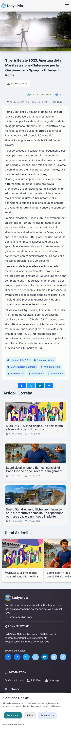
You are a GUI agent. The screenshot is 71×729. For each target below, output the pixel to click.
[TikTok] (35, 657)
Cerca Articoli (16, 680)
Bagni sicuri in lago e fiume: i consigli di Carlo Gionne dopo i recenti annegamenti (34, 469)
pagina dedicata (32, 338)
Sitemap (54, 680)
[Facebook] (8, 657)
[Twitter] (26, 657)
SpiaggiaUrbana (45, 360)
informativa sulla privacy (13, 724)
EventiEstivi (37, 373)
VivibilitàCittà (17, 373)
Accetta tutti (13, 715)
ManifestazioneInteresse (23, 366)
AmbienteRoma (52, 366)
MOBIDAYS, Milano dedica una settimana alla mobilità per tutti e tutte (34, 427)
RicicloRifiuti (57, 373)
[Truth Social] (63, 657)
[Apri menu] (67, 6)
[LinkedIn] (44, 657)
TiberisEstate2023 (20, 360)
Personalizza (47, 715)
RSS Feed (36, 680)
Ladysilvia (15, 6)
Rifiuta (29, 715)
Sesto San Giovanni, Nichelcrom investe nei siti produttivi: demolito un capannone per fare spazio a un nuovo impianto (35, 513)
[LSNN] (54, 657)
